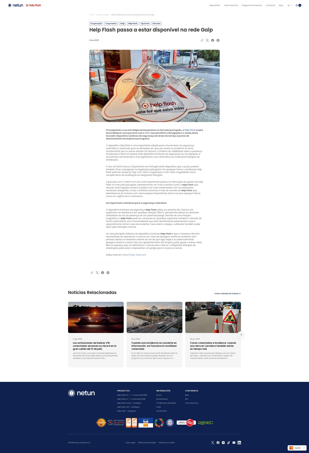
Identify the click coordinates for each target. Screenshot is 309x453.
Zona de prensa (191, 403)
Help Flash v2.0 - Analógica (128, 407)
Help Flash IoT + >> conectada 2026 (132, 395)
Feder (158, 407)
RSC (186, 399)
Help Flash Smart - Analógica (129, 403)
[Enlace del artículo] (96, 334)
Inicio (91, 15)
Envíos (159, 395)
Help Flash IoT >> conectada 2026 (131, 399)
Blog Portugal (103, 15)
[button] (298, 5)
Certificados (161, 411)
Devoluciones (162, 399)
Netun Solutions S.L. (83, 442)
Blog (187, 395)
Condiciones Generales (166, 403)
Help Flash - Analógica (126, 411)
